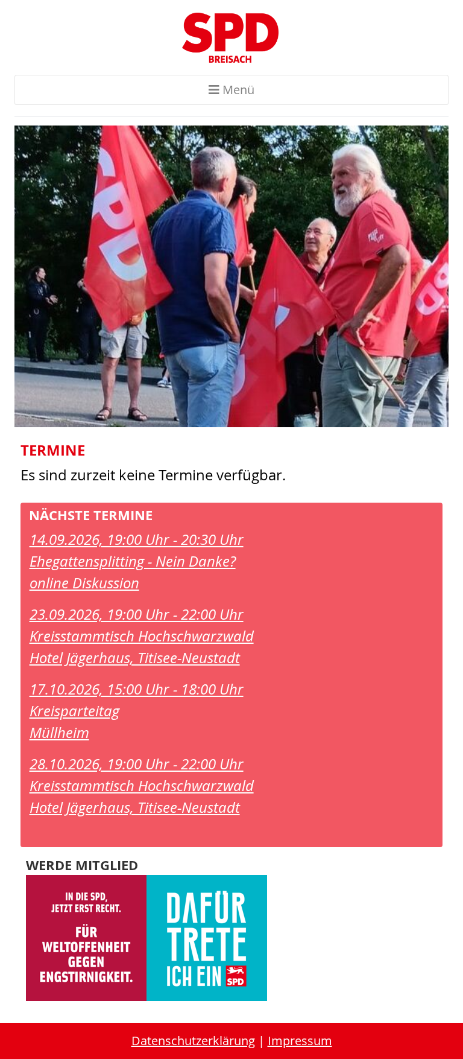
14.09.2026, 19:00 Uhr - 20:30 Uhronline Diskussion (137, 561)
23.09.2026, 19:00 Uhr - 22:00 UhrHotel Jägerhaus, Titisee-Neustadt (142, 636)
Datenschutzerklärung (193, 1040)
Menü (236, 89)
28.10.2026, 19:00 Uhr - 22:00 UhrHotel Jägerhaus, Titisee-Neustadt (142, 785)
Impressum (300, 1040)
